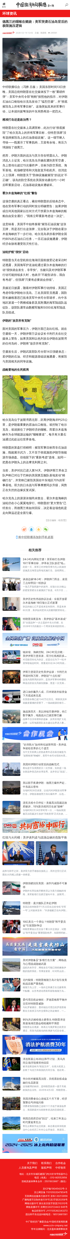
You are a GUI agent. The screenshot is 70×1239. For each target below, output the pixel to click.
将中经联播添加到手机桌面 (35, 537)
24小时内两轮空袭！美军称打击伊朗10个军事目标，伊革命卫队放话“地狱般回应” (44, 563)
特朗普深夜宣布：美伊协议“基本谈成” (44, 618)
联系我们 (46, 1163)
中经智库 (60, 1167)
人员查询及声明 (28, 1167)
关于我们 (32, 1163)
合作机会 (60, 1163)
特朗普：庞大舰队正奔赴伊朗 (40, 903)
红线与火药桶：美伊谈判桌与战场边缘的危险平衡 (34, 837)
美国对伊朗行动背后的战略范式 (41, 764)
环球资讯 (9, 13)
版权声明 (46, 1167)
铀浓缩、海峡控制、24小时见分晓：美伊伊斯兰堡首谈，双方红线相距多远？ (44, 655)
